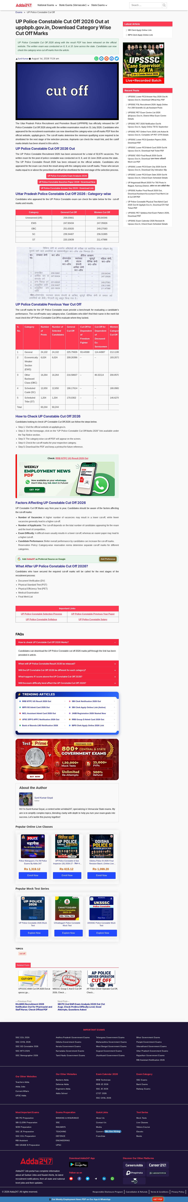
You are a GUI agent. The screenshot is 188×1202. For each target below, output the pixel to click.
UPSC (58, 1145)
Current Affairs (22, 1091)
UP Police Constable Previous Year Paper (93, 614)
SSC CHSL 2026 (23, 1042)
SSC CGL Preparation (26, 1136)
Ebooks (139, 1131)
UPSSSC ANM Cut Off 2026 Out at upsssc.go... (34, 991)
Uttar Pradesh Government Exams (152, 1051)
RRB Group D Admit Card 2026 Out (88, 719)
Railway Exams (143, 1089)
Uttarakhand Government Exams (151, 1046)
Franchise (100, 1136)
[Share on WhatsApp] (96, 58)
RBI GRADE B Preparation (28, 1145)
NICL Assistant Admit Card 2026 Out (39, 713)
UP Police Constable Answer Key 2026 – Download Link (67, 188)
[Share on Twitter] (117, 58)
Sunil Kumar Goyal (43, 798)
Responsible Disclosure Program (108, 1192)
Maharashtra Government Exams (111, 1042)
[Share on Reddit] (106, 58)
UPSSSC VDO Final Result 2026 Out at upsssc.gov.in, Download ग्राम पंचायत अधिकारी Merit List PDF (147, 158)
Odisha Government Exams (68, 1042)
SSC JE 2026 (102, 1089)
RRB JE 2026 (102, 1084)
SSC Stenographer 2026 (27, 1055)
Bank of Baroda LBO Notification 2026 (40, 725)
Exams (19, 12)
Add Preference (108, 559)
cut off (22, 954)
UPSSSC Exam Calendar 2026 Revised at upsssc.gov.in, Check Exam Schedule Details (148, 222)
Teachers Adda (22, 1082)
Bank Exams (142, 1084)
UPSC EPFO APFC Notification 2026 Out (40, 719)
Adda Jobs (20, 1087)
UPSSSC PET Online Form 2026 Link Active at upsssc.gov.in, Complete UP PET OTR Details (148, 133)
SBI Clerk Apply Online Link (140, 30)
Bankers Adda (62, 1080)
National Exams (46, 5)
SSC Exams (141, 1080)
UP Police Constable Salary (93, 619)
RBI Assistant (22, 1140)
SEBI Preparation (24, 1127)
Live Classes (142, 1122)
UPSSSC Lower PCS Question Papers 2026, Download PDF (147, 141)
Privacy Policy (177, 1192)
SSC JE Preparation (25, 1131)
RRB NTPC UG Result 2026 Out (72, 458)
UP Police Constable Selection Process (41, 614)
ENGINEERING (63, 1140)
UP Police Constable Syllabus (41, 619)
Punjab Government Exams (149, 1042)
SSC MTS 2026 (23, 1051)
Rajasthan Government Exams (150, 1055)
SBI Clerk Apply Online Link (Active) (89, 707)
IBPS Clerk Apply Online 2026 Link (88, 725)
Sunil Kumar (23, 58)
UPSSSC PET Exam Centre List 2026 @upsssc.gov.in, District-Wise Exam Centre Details (147, 115)
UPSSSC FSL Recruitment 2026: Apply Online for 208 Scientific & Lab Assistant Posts (148, 106)
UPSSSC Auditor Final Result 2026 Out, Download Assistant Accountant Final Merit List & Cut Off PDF (148, 193)
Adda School (62, 1093)
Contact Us (101, 1122)
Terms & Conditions (160, 1192)
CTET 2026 (101, 1093)
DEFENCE (60, 1136)
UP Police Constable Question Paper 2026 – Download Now (67, 182)
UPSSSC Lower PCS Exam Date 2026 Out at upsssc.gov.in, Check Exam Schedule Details (148, 176)
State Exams (98, 5)
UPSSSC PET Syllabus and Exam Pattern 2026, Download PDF (148, 214)
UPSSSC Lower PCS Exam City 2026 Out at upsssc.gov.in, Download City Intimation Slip (147, 168)
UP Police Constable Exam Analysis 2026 (67, 176)
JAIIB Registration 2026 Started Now (89, 713)
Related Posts (23, 965)
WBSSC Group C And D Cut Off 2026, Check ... (67, 991)
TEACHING (61, 1131)
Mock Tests (141, 1118)
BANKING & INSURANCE (67, 1118)
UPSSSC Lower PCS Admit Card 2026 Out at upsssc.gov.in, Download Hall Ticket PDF (147, 149)
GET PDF (157, 1199)
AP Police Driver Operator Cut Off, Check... (102, 991)
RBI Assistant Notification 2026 (150, 1060)
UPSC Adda (21, 1095)
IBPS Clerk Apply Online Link (140, 35)
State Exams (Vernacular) (72, 5)
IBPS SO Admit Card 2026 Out (36, 707)
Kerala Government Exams (68, 1046)
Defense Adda (62, 1084)
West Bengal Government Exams (111, 1046)
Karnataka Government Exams (70, 1051)
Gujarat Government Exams (109, 1051)
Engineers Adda (63, 1089)
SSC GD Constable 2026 (27, 1046)
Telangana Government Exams (110, 1037)
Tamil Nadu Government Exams (70, 1055)
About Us (100, 1118)
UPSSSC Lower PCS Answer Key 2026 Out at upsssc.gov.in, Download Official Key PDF (147, 98)
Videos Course (143, 1127)
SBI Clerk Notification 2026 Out (86, 701)
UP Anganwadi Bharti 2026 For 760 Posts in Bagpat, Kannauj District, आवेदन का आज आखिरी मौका (149, 184)
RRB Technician (103, 1080)
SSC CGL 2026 (22, 1037)
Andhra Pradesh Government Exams (73, 1037)
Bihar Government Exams (148, 1037)
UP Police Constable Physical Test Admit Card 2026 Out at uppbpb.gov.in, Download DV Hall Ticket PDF (148, 205)
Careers (108, 1131)
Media (99, 1127)
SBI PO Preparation (25, 1118)
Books (139, 1136)
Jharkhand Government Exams (110, 1055)
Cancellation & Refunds (136, 1192)
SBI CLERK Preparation (26, 1122)
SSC (58, 1122)
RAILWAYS (61, 1127)
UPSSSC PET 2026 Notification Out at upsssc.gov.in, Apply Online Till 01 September (148, 125)
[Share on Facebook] (112, 58)
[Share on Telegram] (101, 58)
